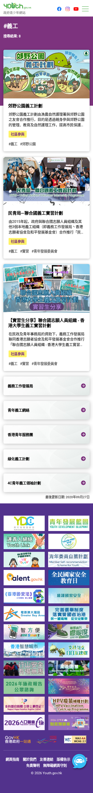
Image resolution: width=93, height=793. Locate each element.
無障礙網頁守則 (55, 765)
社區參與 (17, 134)
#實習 (24, 251)
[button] (59, 9)
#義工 (13, 144)
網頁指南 (12, 759)
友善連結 (46, 759)
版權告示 (63, 759)
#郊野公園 (28, 144)
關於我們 (29, 759)
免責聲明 (33, 765)
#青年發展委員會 (44, 251)
